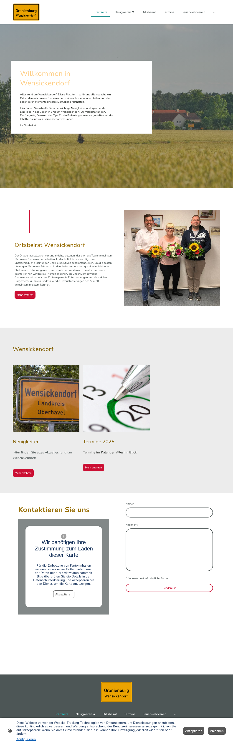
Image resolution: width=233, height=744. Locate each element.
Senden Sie (169, 588)
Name (130, 504)
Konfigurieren (26, 739)
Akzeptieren (63, 594)
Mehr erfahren (25, 295)
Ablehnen (217, 731)
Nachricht (131, 525)
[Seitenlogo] (26, 12)
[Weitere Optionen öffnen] (214, 12)
